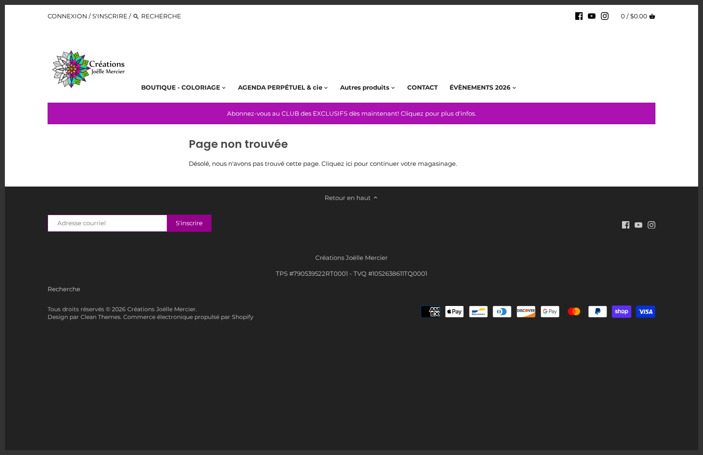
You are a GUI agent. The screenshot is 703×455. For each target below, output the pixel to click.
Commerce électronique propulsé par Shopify (188, 317)
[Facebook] (579, 16)
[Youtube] (592, 16)
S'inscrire (109, 16)
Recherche (64, 289)
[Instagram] (605, 16)
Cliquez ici (336, 163)
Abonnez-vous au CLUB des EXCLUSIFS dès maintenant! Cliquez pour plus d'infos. (351, 113)
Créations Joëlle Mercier (161, 309)
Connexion (67, 16)
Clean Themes (100, 317)
